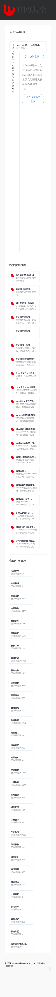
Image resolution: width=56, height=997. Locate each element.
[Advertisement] (33, 179)
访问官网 (35, 56)
